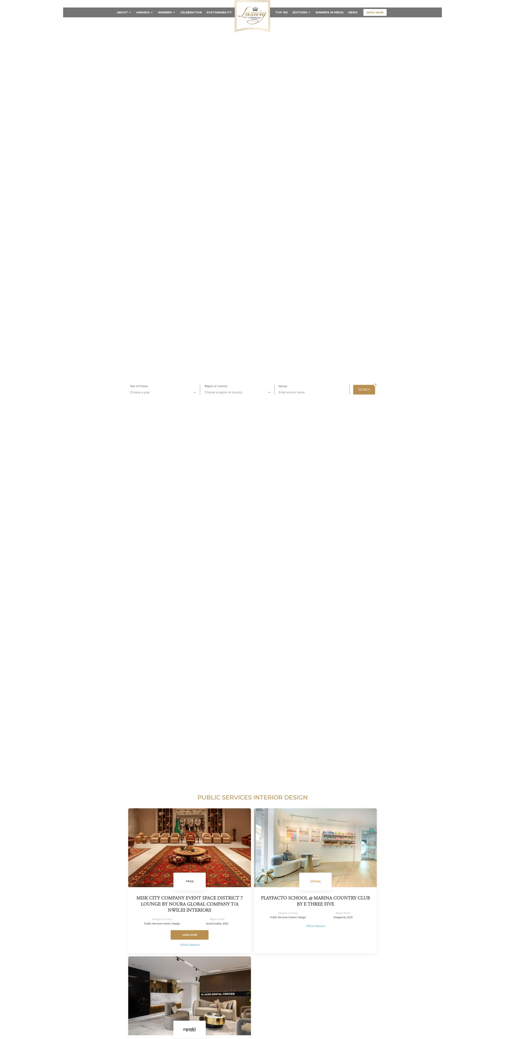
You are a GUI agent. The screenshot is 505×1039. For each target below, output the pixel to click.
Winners (165, 12)
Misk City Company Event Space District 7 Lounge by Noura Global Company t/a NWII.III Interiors (190, 904)
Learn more (189, 934)
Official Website (189, 945)
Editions (300, 12)
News (352, 12)
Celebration (191, 12)
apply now (375, 12)
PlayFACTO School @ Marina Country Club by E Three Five (315, 901)
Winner (283, 386)
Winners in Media (329, 12)
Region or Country (216, 386)
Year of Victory (139, 386)
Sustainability (219, 12)
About (122, 12)
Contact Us (354, 3)
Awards (143, 12)
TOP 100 (281, 12)
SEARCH (364, 389)
